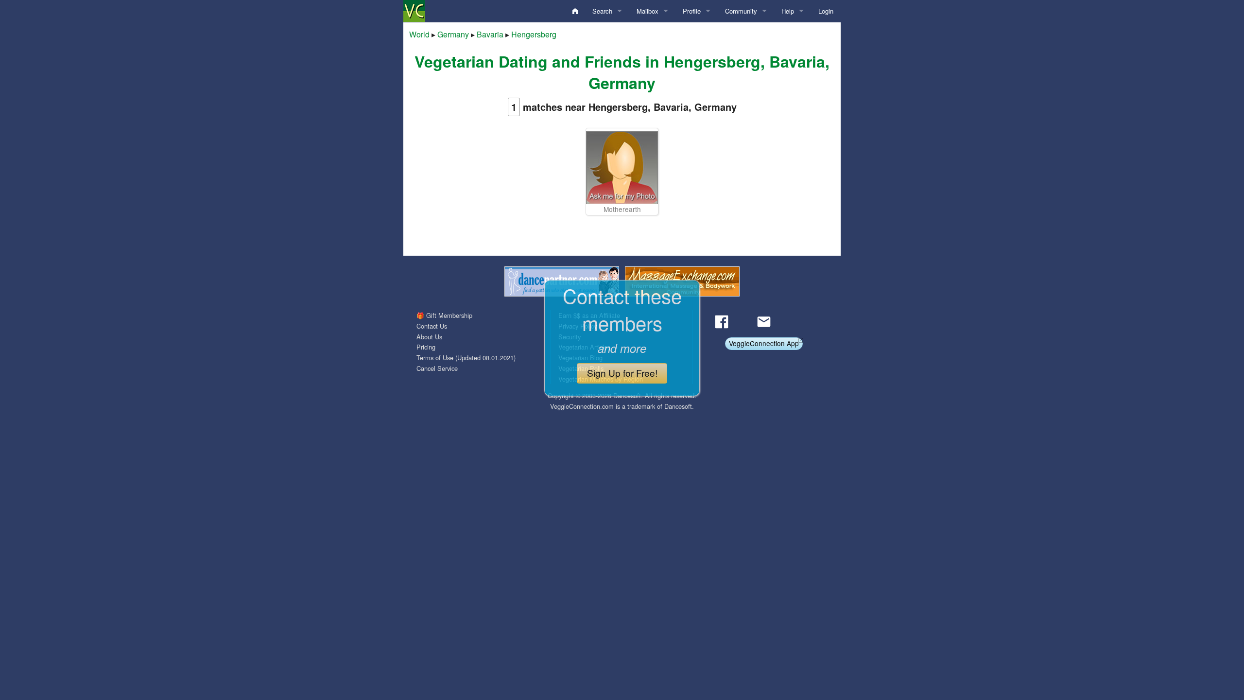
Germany (453, 34)
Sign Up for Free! (622, 372)
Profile (692, 11)
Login (825, 11)
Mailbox (647, 11)
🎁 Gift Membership (444, 315)
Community (741, 11)
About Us (429, 336)
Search (602, 11)
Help (787, 11)
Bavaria (490, 34)
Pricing (425, 346)
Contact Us (431, 326)
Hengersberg (533, 34)
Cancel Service (437, 368)
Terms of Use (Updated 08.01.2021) (466, 357)
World (419, 34)
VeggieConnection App (764, 343)
